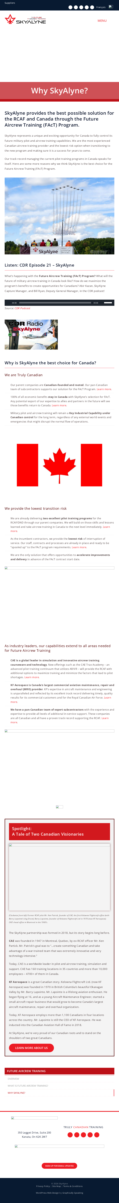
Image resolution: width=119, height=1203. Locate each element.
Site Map (56, 1186)
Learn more (104, 389)
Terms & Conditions (73, 1186)
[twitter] (76, 7)
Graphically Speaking (72, 1192)
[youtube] (87, 7)
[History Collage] (59, 845)
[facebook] (70, 7)
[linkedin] (92, 7)
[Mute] (101, 302)
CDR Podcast (22, 308)
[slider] (108, 302)
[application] (59, 303)
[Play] (8, 302)
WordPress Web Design (47, 1192)
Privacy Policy (43, 1186)
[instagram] (81, 7)
